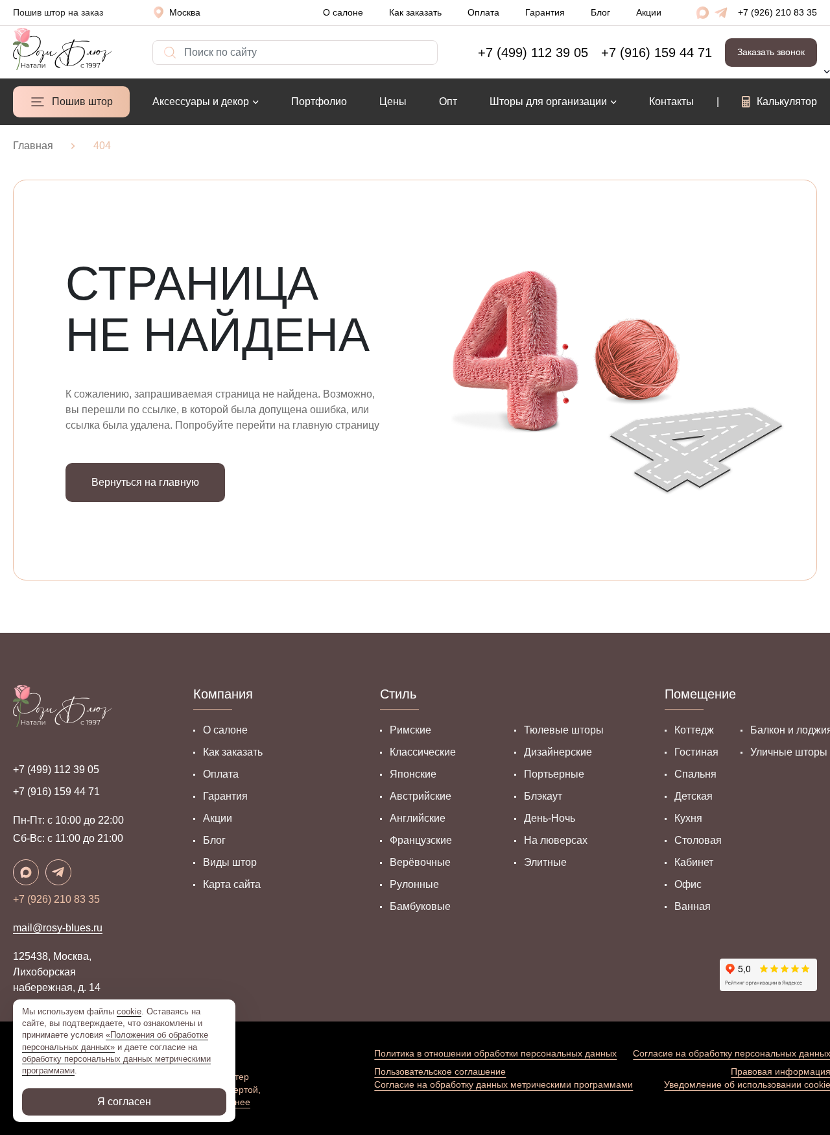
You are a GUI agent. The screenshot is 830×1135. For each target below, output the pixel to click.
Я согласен (124, 1101)
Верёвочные (420, 862)
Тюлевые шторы (564, 729)
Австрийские (420, 796)
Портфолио (319, 101)
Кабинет (693, 862)
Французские (421, 840)
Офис (688, 884)
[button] (182, 12)
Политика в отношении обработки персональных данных (495, 1053)
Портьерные (554, 774)
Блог (600, 12)
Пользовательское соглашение (440, 1071)
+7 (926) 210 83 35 (777, 12)
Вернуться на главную (145, 482)
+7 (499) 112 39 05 (56, 769)
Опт (448, 101)
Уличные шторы (788, 752)
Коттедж (694, 729)
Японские (413, 774)
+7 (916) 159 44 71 (56, 791)
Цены (393, 101)
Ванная (692, 906)
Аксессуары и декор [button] (200, 101)
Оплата (483, 12)
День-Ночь (549, 818)
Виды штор (230, 862)
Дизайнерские (558, 752)
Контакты (671, 101)
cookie (129, 1011)
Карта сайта (232, 884)
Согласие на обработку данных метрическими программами (503, 1084)
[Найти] (158, 46)
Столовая (698, 840)
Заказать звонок (771, 52)
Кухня (688, 818)
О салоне (343, 12)
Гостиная (696, 752)
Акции (648, 12)
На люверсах (555, 840)
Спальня (695, 774)
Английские (417, 818)
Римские (410, 729)
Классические (423, 752)
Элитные (545, 862)
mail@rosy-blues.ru (57, 927)
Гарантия (545, 12)
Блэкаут (543, 796)
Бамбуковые (420, 906)
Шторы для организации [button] (548, 101)
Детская (693, 796)
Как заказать (415, 12)
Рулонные (414, 884)
